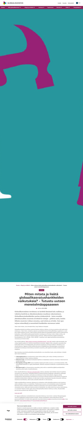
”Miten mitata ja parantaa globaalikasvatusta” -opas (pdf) (38, 341)
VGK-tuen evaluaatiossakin (33, 372)
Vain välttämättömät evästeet (72, 413)
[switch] (38, 419)
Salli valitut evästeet (72, 410)
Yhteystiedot (76, 7)
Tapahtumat (50, 7)
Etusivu (3, 7)
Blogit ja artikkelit (29, 7)
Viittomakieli (71, 3)
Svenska (65, 3)
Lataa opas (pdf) (18, 393)
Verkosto (41, 7)
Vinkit (67, 7)
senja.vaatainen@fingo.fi (25, 400)
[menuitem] (3, 7)
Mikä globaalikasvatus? (14, 7)
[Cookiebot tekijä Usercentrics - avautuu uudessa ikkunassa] (8, 419)
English (59, 3)
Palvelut (59, 7)
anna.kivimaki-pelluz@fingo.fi (40, 400)
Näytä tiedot (69, 419)
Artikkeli (41, 290)
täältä (49, 399)
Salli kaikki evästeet (72, 406)
